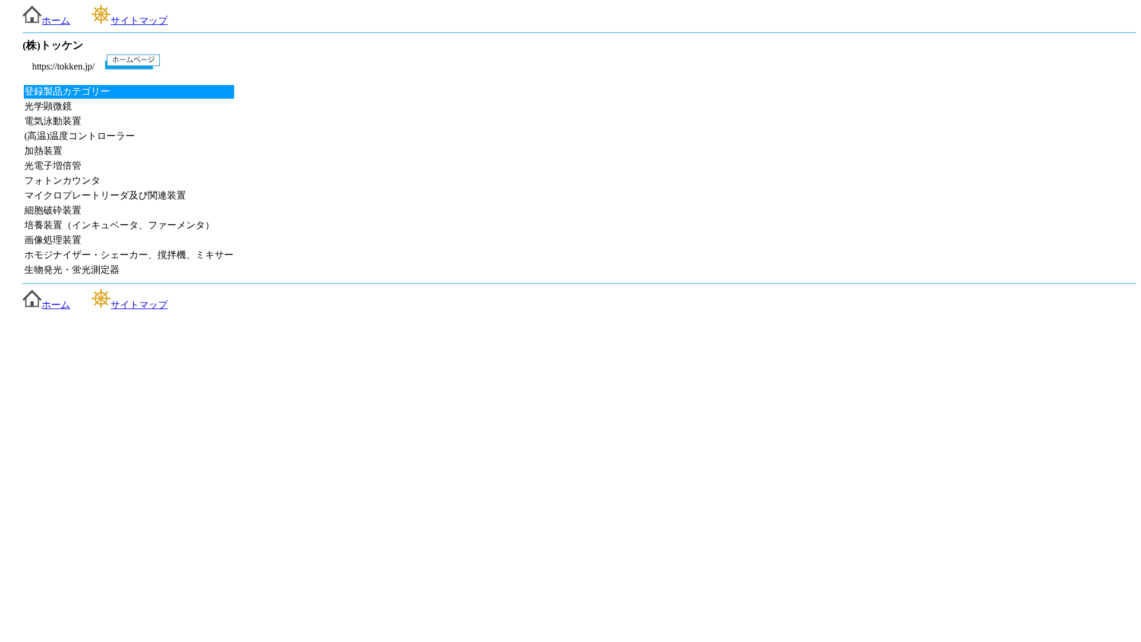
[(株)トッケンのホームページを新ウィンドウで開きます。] (132, 66)
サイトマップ (139, 20)
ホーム (56, 20)
